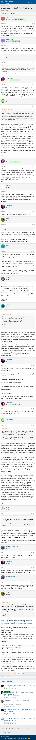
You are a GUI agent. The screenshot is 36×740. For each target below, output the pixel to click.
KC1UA (6, 695)
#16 (34, 513)
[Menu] (2, 2)
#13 (34, 365)
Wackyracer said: (6, 65)
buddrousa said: (6, 109)
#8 (34, 211)
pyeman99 (9, 56)
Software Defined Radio (13, 695)
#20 (34, 599)
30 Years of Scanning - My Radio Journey (17, 685)
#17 (34, 552)
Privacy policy (20, 738)
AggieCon (9, 205)
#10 (34, 251)
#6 (34, 166)
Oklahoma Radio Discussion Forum (19, 704)
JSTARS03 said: (5, 314)
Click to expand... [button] (18, 328)
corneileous (7, 704)
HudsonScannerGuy (12, 546)
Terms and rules (12, 738)
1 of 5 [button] (13, 673)
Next (18, 673)
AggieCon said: (5, 517)
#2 (34, 45)
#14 (34, 408)
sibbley (8, 507)
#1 (34, 23)
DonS (7, 218)
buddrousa (9, 78)
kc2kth (8, 185)
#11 (34, 284)
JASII (3, 10)
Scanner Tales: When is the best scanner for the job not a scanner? (18, 719)
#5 (34, 106)
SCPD (7, 245)
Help (26, 738)
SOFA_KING (9, 100)
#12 (34, 311)
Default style (5, 736)
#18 (34, 567)
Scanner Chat (12, 687)
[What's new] (34, 2)
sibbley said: (5, 602)
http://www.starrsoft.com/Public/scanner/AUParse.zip (16, 623)
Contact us (4, 738)
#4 (34, 84)
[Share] (32, 24)
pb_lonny (6, 687)
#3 (34, 62)
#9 (34, 224)
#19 (34, 582)
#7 (34, 191)
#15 (34, 425)
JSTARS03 (8, 277)
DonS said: (4, 428)
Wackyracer (9, 39)
